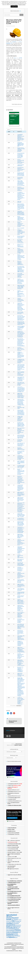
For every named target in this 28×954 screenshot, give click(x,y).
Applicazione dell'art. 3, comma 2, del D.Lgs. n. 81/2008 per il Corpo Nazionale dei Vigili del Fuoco (21, 650)
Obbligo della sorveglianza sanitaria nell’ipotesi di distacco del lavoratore (20, 418)
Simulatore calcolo (12, 856)
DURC (11, 926)
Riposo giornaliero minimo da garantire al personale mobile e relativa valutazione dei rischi (21, 430)
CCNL (13, 921)
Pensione (18, 930)
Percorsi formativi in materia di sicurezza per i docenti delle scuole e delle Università (20, 155)
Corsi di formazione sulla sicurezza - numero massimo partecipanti (20, 161)
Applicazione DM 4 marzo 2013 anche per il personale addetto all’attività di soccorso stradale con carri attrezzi (21, 367)
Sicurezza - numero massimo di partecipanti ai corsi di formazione (20, 188)
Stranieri (16, 934)
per (13, 850)
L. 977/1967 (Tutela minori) (13, 900)
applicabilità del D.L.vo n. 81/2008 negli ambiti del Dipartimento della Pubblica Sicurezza (21, 626)
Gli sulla (13, 794)
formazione (18, 926)
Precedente (13, 705)
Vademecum (13, 862)
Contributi (12, 848)
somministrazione (14, 933)
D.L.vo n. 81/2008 (18, 57)
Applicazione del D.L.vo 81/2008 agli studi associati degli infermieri (20, 436)
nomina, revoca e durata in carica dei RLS (20, 596)
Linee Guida (11, 866)
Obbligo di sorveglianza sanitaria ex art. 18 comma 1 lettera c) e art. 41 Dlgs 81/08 (21, 232)
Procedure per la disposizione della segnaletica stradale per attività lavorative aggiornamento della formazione (20, 269)
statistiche (9, 935)
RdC (10, 931)
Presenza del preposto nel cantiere (20, 178)
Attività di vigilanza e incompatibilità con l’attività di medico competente (21, 328)
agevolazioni (11, 915)
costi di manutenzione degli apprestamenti (20, 556)
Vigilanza (11, 937)
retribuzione (9, 932)
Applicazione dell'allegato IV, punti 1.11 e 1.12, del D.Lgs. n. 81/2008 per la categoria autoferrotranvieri (20, 662)
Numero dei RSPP (20, 228)
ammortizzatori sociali (12, 919)
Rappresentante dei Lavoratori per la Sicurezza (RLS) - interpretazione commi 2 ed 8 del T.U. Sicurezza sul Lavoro (21, 206)
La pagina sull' (12, 788)
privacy (7, 931)
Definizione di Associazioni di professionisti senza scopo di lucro (20, 632)
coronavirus (10, 925)
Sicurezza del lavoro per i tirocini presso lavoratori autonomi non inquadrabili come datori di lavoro (21, 318)
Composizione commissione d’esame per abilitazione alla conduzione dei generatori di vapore (20, 487)
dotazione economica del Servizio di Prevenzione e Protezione (20, 569)
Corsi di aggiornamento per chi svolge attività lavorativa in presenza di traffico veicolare (20, 601)
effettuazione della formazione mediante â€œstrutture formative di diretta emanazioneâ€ (20, 608)
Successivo (18, 705)
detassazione (18, 925)
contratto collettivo (16, 922)
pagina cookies (22, 4)
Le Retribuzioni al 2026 (12, 842)
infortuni (8, 927)
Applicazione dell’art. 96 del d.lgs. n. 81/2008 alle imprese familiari (20, 536)
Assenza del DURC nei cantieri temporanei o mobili (20, 452)
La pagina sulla (14, 785)
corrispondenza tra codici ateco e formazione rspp (20, 519)
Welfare (16, 937)
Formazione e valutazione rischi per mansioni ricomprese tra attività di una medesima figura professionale (20, 529)
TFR (7, 937)
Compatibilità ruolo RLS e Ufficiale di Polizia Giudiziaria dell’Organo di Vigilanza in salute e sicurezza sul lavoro (20, 137)
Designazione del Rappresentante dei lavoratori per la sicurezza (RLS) (20, 174)
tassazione (8, 935)
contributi (9, 923)
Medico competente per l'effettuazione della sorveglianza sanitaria (20, 218)
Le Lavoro (14, 800)
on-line (9, 860)
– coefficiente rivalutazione (13, 840)
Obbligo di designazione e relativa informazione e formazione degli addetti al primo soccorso (20, 355)
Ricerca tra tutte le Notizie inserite (14, 761)
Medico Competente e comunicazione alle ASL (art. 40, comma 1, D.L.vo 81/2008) (20, 251)
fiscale (14, 926)
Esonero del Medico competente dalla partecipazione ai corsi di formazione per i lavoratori (20, 471)
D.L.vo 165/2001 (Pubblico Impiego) (12, 903)
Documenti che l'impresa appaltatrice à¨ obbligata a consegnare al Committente (20, 669)
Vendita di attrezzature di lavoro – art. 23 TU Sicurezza (20, 349)
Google (7, 736)
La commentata (13, 834)
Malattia (17, 928)
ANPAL (12, 919)
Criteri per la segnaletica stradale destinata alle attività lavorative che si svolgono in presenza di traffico (21, 550)
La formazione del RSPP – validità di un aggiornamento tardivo (20, 462)
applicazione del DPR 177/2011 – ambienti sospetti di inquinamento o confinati (20, 494)
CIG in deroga (17, 921)
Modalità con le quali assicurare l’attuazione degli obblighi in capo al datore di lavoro (20, 424)
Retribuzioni (13, 847)
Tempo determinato (15, 935)
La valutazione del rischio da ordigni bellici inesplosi (20, 466)
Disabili (8, 926)
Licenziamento (11, 928)
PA (13, 930)
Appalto (16, 919)
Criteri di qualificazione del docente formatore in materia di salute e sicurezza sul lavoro (21, 542)
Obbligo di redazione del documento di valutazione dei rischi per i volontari (20, 643)
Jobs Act (15, 927)
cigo (20, 921)
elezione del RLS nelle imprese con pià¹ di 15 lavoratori (20, 581)
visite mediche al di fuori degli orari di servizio (20, 589)
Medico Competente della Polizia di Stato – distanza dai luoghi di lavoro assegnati (21, 257)
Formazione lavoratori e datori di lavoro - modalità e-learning (20, 620)
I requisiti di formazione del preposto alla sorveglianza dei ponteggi (20, 457)
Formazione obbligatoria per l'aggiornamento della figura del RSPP (20, 144)
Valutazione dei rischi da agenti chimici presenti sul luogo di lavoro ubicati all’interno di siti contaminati (20, 412)
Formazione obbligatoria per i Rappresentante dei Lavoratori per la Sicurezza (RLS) (20, 213)
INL (12, 927)
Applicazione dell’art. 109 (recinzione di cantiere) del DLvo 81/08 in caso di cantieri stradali (20, 395)
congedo (9, 922)
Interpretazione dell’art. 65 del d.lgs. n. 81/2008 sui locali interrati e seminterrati (20, 523)
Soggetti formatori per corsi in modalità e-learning (20, 300)
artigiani (19, 919)
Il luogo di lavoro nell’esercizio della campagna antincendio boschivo (21, 149)
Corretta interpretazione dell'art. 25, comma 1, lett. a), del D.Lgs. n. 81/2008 (20, 656)
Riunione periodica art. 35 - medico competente (21, 236)
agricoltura (9, 916)
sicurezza (15, 932)
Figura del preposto (19, 202)
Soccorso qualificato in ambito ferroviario (20, 448)
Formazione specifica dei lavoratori (19, 440)
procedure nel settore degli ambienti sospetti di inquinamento (20, 564)
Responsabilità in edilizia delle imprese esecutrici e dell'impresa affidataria (20, 615)
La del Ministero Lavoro (13, 789)
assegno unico (8, 921)
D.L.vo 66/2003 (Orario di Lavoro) (14, 897)
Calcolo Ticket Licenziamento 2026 (13, 854)
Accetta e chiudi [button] (14, 6)
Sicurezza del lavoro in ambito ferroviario (20, 312)
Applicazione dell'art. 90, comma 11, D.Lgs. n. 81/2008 (20, 675)
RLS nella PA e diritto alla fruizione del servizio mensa (20, 241)
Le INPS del (14, 783)
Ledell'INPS (13, 797)
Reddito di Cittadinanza (16, 931)
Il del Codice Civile (14, 858)
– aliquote (14, 852)
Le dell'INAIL (11, 799)
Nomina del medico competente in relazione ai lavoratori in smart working (20, 224)
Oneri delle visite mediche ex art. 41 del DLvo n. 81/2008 (20, 384)
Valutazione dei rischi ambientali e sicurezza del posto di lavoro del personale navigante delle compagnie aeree (20, 402)
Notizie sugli (13, 803)
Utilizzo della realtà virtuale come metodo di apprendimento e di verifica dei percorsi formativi (20, 183)
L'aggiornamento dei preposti (20, 165)
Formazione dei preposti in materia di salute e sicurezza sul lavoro (21, 169)
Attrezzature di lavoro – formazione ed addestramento (20, 245)
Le (14, 843)
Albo (13, 868)
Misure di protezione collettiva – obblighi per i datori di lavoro (20, 262)
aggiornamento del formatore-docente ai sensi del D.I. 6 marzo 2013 (20, 499)
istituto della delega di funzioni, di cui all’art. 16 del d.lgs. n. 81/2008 (21, 515)
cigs (7, 922)
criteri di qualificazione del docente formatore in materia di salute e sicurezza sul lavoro (21, 575)
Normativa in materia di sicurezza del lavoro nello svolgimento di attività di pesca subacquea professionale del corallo (20, 479)
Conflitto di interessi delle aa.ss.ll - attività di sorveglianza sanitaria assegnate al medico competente (20, 700)
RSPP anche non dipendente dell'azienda (20, 560)
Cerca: (8, 129)
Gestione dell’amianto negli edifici (20, 407)
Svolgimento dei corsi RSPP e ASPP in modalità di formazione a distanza (21, 361)
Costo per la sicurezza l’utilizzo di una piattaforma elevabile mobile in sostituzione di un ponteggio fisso (21, 389)
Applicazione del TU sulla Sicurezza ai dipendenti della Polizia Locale (21, 323)
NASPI (12, 930)
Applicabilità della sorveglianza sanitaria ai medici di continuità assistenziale (20, 379)
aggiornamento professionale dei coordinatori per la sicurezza (21, 585)
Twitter (10, 736)
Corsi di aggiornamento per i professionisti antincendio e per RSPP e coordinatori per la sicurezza (21, 293)
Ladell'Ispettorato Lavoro (13, 795)
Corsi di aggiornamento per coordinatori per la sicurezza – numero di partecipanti (20, 281)
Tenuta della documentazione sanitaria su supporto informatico (20, 275)
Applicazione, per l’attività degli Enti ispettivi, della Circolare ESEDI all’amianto (20, 287)
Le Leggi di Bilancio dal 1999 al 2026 (14, 864)
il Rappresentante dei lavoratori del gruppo (20, 593)
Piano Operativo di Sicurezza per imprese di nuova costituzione (21, 444)
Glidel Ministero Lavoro (14, 791)
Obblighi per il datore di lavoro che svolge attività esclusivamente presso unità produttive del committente (21, 334)
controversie (16, 923)
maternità (8, 930)
